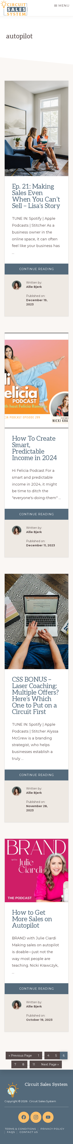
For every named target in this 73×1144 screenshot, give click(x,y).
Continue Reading (43, 270)
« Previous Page (20, 1055)
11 (35, 1063)
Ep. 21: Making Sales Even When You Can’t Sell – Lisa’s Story (36, 196)
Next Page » (50, 1064)
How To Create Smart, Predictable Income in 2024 (34, 448)
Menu (64, 5)
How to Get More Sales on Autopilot (32, 919)
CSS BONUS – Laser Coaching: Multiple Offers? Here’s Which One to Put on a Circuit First (35, 696)
